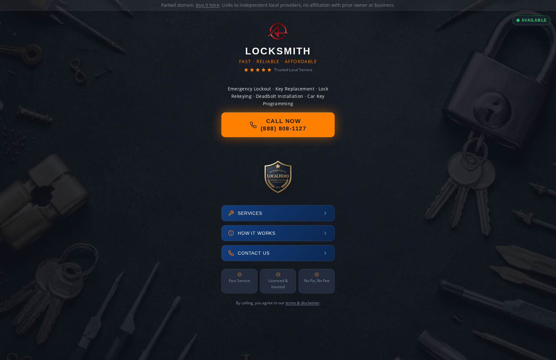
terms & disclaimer (302, 303)
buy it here (207, 5)
